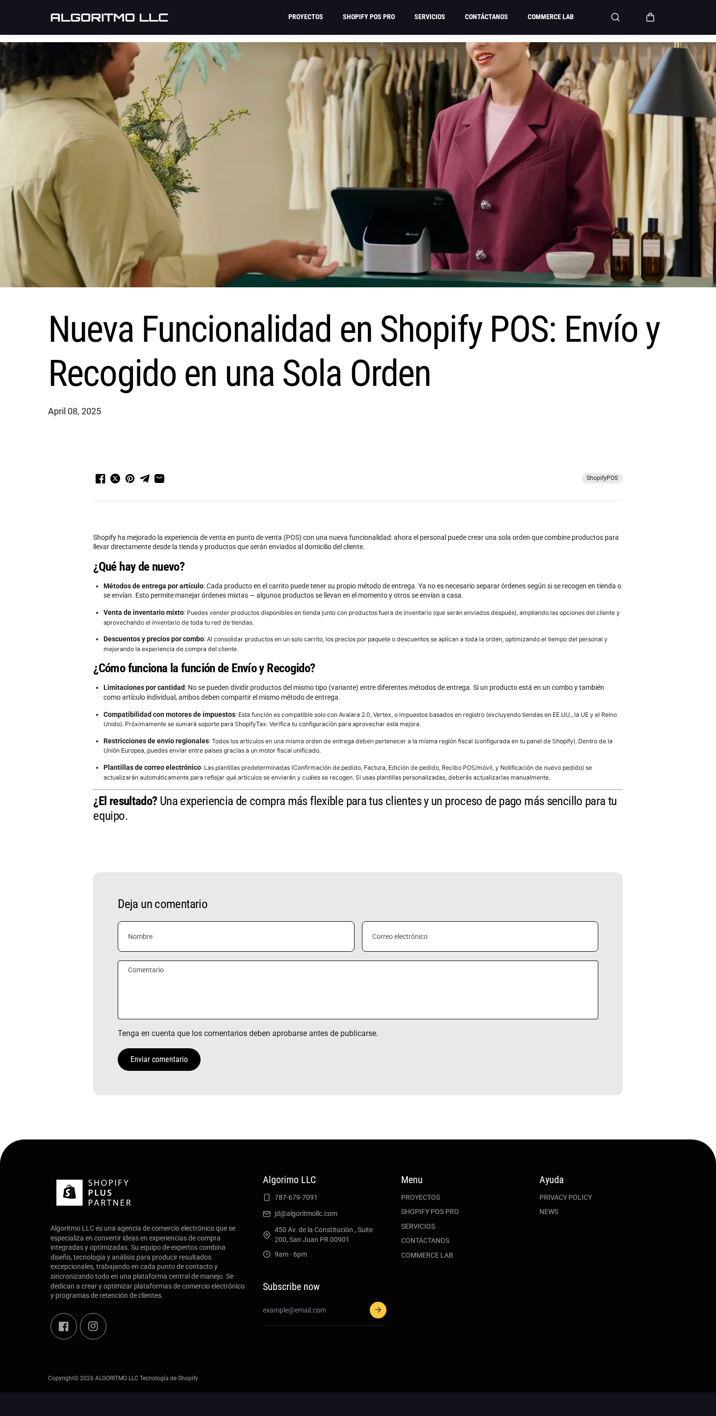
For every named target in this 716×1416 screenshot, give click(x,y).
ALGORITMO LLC (116, 1378)
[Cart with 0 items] (650, 17)
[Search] (615, 17)
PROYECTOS (420, 1197)
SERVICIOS (418, 1226)
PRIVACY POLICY (565, 1197)
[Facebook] (64, 1326)
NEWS (548, 1211)
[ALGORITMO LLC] (109, 17)
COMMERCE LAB (427, 1255)
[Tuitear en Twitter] (115, 478)
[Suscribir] (378, 1310)
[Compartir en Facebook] (100, 478)
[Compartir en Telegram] (144, 478)
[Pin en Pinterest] (130, 478)
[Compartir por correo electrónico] (159, 478)
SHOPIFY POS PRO (430, 1211)
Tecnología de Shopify (169, 1378)
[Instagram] (93, 1326)
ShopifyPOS (602, 478)
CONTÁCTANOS (425, 1240)
